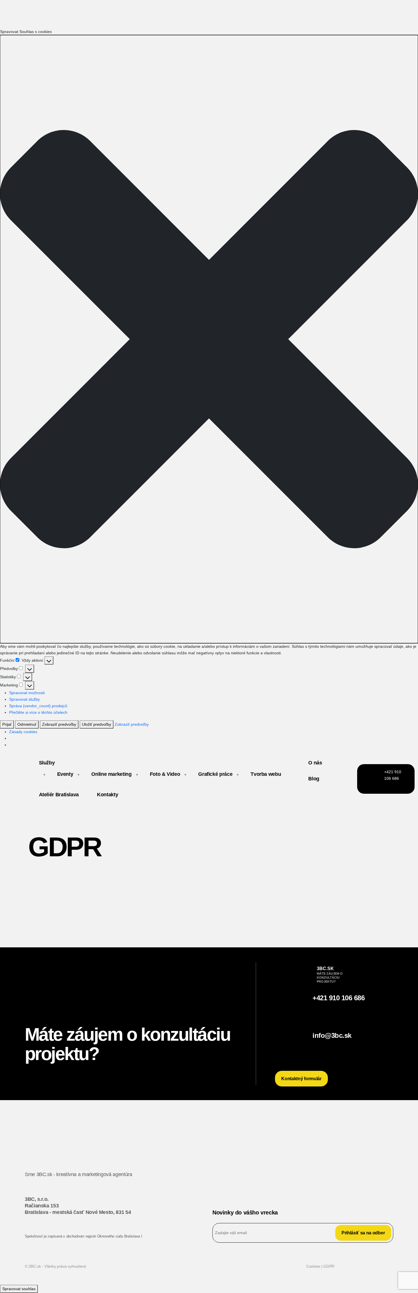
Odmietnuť (26, 724)
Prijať (7, 724)
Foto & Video (165, 774)
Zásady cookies (23, 731)
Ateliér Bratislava (59, 794)
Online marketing (111, 774)
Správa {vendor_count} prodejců (38, 706)
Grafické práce (215, 774)
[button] (209, 339)
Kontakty (107, 794)
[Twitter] (320, 1180)
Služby (47, 763)
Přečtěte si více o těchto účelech (38, 712)
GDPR (328, 1266)
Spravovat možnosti (27, 692)
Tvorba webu (266, 774)
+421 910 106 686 (339, 998)
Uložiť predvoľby (96, 724)
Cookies (313, 1266)
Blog (313, 778)
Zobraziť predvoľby (59, 724)
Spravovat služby (24, 699)
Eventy (65, 774)
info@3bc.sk (332, 1035)
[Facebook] (379, 1180)
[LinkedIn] (349, 1180)
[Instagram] (290, 1180)
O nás (315, 763)
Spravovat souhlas (19, 1288)
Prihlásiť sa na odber (363, 1232)
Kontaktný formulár (301, 1078)
